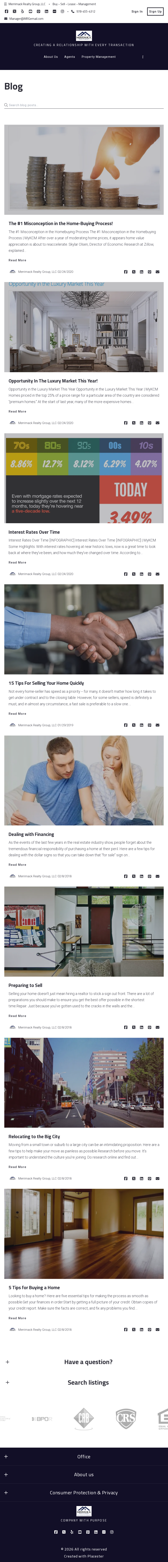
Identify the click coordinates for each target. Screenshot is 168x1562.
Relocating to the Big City (34, 1136)
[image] (84, 170)
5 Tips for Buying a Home (34, 1287)
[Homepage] (84, 36)
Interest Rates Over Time (34, 532)
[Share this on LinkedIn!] (141, 272)
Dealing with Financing (31, 834)
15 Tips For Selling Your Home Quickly (46, 683)
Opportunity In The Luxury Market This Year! (53, 380)
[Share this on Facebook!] (126, 272)
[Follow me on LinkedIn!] (46, 11)
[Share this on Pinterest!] (149, 272)
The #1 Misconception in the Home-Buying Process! (61, 223)
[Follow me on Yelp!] (22, 11)
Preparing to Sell (25, 985)
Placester (95, 1556)
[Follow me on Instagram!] (62, 11)
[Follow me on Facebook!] (6, 11)
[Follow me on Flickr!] (54, 11)
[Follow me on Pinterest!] (38, 11)
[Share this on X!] (134, 272)
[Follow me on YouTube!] (30, 11)
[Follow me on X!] (14, 11)
